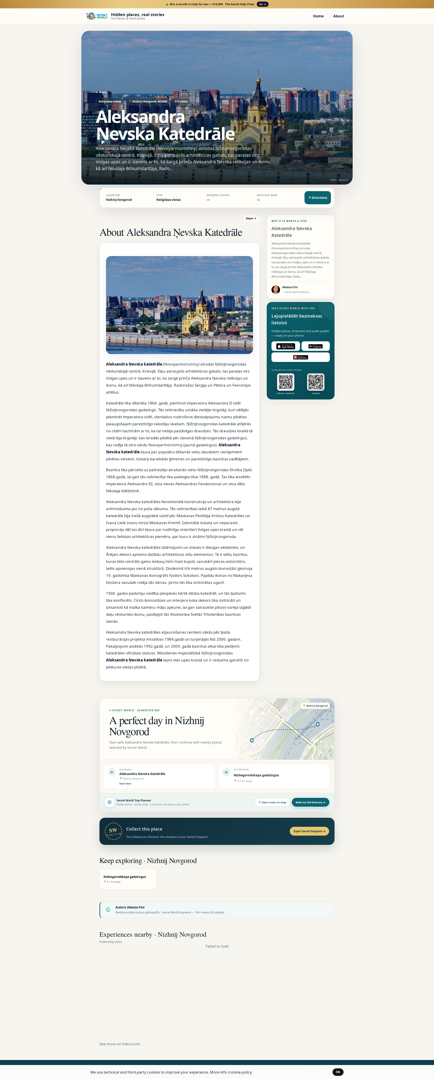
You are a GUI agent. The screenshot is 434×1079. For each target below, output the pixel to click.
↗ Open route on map (272, 802)
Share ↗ (251, 218)
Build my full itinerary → (311, 802)
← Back (101, 92)
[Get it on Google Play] (316, 346)
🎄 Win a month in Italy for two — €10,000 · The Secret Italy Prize (215, 4)
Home (318, 16)
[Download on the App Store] (285, 346)
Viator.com (131, 1043)
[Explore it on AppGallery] (300, 357)
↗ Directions (317, 198)
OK (338, 1072)
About (338, 16)
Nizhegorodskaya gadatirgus (256, 775)
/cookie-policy (239, 1072)
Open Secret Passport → (309, 831)
